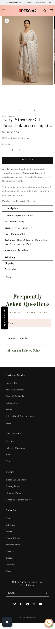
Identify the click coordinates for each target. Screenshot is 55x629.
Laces (8, 571)
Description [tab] (11, 208)
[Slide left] (20, 110)
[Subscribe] (46, 593)
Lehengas (10, 525)
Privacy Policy (13, 486)
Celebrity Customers (15, 448)
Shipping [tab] (10, 263)
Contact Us (11, 383)
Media (9, 455)
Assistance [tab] (11, 269)
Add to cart (27, 160)
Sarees (9, 532)
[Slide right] (34, 110)
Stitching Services (15, 390)
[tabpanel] (27, 233)
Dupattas (10, 552)
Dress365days (30, 617)
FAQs (8, 423)
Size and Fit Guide (15, 396)
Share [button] (8, 277)
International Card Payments (20, 416)
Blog (8, 461)
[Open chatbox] (48, 623)
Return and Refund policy (18, 500)
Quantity (6, 144)
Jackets (9, 558)
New (8, 518)
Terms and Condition (16, 480)
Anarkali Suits (13, 538)
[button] (3, 10)
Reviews (10, 442)
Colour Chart (12, 403)
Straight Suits (13, 545)
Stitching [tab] (10, 257)
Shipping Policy (13, 493)
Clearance (10, 565)
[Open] (7, 622)
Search (9, 410)
